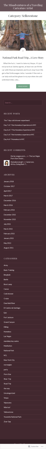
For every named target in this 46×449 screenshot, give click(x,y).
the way (7, 388)
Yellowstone (8, 412)
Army (6, 265)
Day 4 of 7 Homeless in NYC (14, 139)
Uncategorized (9, 393)
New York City (9, 360)
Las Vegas (7, 336)
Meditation (8, 346)
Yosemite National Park (12, 417)
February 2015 (9, 234)
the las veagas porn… (18, 156)
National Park (9, 351)
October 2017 (9, 186)
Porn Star (7, 374)
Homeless (7, 332)
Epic (5, 313)
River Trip (7, 379)
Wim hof (7, 407)
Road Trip (7, 384)
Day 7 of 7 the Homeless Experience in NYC (20, 125)
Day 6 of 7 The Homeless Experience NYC (19, 130)
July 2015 (7, 224)
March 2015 (8, 229)
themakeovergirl (17, 162)
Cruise (6, 299)
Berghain (7, 275)
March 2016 (8, 205)
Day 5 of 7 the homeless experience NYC (19, 135)
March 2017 (8, 196)
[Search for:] (23, 103)
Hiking (6, 327)
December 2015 (10, 215)
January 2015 (9, 238)
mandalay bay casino (11, 341)
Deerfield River (9, 303)
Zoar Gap (7, 422)
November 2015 (10, 219)
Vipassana (7, 403)
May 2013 (7, 243)
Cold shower (8, 294)
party (6, 370)
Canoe (6, 289)
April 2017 (7, 191)
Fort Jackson (8, 317)
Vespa (6, 398)
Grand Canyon (9, 322)
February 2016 (9, 210)
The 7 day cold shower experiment (17, 120)
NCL (5, 355)
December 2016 (10, 200)
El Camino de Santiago (12, 308)
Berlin (6, 280)
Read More (23, 86)
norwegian (8, 365)
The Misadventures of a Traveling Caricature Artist (23, 6)
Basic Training (9, 270)
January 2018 (9, 181)
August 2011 (8, 248)
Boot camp (8, 284)
